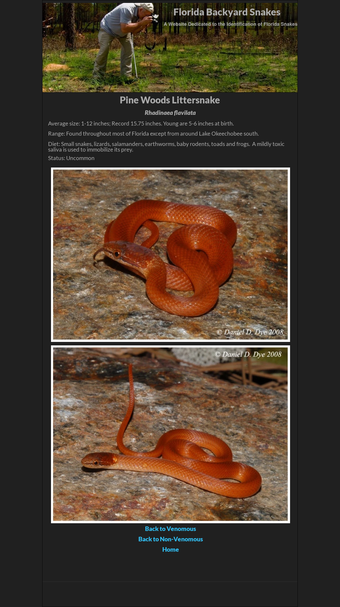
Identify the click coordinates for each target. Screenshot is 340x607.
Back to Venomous (170, 528)
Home (170, 549)
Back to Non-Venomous (170, 539)
